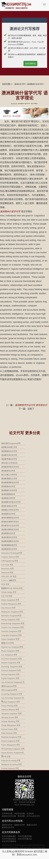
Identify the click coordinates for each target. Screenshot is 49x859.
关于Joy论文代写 (33, 816)
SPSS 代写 (5, 584)
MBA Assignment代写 (9, 690)
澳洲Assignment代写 (9, 686)
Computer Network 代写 (10, 557)
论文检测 (30, 814)
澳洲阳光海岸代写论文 (10, 522)
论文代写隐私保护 (9, 836)
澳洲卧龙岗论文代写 (9, 506)
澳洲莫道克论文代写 (9, 549)
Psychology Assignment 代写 (11, 667)
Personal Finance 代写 (9, 729)
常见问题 (21, 816)
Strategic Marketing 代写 (10, 721)
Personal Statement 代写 (10, 768)
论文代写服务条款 (25, 836)
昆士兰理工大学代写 (9, 475)
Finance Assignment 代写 (10, 741)
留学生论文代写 (8, 827)
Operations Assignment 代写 (11, 714)
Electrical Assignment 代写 (11, 670)
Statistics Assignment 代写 (10, 663)
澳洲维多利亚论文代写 (10, 467)
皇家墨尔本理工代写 (9, 447)
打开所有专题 (7, 814)
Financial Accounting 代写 (10, 760)
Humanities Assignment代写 (11, 616)
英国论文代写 (19, 825)
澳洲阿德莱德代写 (8, 494)
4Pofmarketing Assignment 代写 (12, 749)
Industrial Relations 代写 (10, 710)
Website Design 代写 (8, 592)
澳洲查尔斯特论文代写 (10, 529)
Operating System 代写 (9, 717)
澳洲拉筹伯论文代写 (9, 537)
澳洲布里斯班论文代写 (10, 518)
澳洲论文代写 (19, 84)
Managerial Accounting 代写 (11, 764)
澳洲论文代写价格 (9, 816)
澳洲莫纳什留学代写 (10, 211)
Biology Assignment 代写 (10, 620)
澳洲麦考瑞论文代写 (9, 459)
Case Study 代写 (7, 565)
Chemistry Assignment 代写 (11, 631)
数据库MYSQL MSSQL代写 (11, 588)
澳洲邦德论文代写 (8, 533)
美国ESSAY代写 (7, 643)
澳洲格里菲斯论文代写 (10, 482)
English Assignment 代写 (10, 678)
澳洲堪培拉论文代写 (9, 451)
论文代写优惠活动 (25, 839)
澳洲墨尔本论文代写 (9, 455)
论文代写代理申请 (9, 841)
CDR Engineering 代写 (9, 561)
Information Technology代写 (11, 553)
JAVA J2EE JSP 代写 (8, 576)
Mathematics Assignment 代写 (12, 612)
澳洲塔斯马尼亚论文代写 (11, 502)
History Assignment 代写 (10, 600)
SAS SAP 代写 (6, 596)
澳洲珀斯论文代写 (8, 514)
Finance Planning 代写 (9, 706)
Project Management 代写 (10, 745)
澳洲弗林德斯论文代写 (10, 541)
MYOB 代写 (5, 757)
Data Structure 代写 (8, 608)
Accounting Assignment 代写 (11, 694)
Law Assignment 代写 (9, 655)
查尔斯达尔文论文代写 (10, 526)
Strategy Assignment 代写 (10, 702)
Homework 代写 (7, 573)
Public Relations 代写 (9, 733)
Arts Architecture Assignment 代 (12, 682)
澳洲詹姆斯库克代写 (9, 545)
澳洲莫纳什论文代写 (35, 84)
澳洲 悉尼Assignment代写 (11, 443)
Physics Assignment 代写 (10, 651)
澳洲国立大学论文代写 (10, 510)
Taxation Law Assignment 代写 (12, 627)
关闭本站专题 (19, 814)
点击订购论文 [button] (30, 64)
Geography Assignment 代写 (11, 635)
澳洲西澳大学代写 (8, 498)
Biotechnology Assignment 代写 (12, 623)
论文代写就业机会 (9, 839)
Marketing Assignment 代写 (11, 737)
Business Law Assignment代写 (12, 647)
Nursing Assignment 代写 (10, 674)
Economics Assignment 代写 (11, 659)
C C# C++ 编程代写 (8, 580)
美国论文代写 (32, 825)
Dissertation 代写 (7, 569)
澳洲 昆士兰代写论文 (9, 463)
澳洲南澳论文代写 (8, 486)
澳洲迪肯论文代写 (8, 471)
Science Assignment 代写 (10, 639)
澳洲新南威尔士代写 (9, 479)
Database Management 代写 (11, 604)
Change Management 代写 (10, 725)
